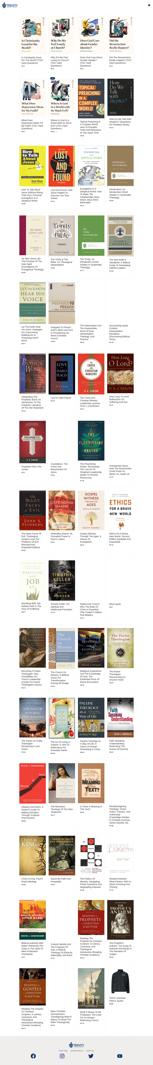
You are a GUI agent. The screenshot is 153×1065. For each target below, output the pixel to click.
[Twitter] (91, 1056)
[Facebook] (33, 1056)
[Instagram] (62, 1056)
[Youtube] (119, 1056)
